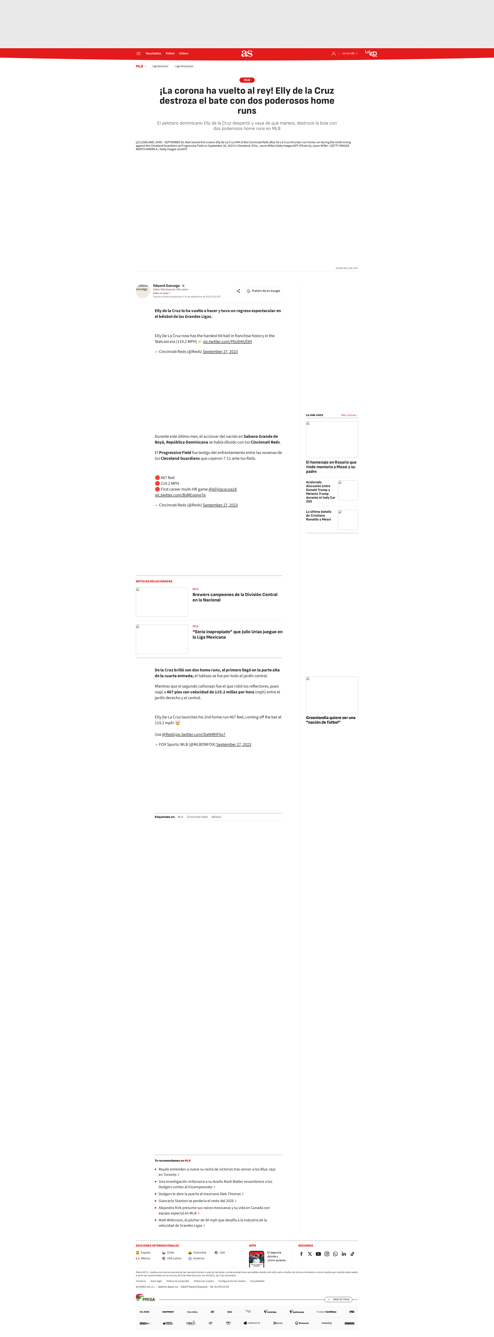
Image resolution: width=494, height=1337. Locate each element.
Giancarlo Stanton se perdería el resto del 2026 (196, 1201)
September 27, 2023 (220, 352)
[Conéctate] (333, 53)
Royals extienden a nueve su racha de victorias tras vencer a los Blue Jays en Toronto (217, 1172)
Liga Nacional (160, 66)
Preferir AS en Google (266, 291)
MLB (139, 66)
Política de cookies (204, 1281)
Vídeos (183, 53)
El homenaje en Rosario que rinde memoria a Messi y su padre (331, 467)
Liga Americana (184, 66)
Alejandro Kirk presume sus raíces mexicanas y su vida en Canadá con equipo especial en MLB (214, 1210)
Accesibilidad (257, 1281)
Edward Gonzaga (166, 286)
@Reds (168, 734)
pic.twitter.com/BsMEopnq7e (180, 495)
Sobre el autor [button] (161, 293)
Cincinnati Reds (197, 817)
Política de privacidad (177, 1281)
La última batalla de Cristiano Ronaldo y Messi (318, 515)
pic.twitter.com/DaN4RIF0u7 (200, 734)
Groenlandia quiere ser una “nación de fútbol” (330, 720)
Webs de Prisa (341, 1299)
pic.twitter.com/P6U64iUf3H (227, 341)
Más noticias (348, 415)
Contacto (141, 1281)
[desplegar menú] (138, 53)
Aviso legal (156, 1281)
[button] (238, 291)
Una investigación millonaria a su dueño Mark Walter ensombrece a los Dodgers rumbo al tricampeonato (215, 1184)
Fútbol (170, 53)
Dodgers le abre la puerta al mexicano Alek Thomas (200, 1194)
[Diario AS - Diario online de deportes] (247, 54)
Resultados (153, 53)
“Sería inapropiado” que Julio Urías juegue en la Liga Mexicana (238, 634)
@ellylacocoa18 (223, 489)
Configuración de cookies (232, 1281)
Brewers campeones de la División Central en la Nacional (235, 597)
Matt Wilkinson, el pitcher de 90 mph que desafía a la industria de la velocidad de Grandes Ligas (213, 1222)
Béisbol (216, 817)
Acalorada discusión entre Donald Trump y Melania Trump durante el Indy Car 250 (320, 491)
